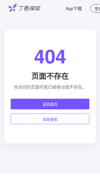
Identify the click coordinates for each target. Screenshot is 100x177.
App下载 (74, 8)
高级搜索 (50, 119)
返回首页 (50, 104)
